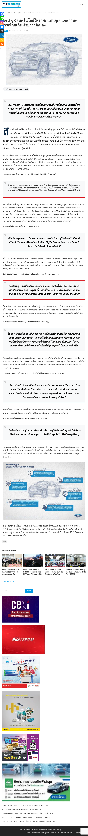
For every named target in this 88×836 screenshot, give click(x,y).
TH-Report (78, 833)
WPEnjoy (58, 830)
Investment (62, 833)
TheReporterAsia (32, 830)
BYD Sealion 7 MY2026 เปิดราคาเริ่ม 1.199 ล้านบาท (21, 809)
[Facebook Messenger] (2, 27)
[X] (2, 31)
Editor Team (13, 31)
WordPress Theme (45, 830)
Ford (4, 541)
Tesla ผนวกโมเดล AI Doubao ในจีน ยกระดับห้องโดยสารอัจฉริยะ (54, 571)
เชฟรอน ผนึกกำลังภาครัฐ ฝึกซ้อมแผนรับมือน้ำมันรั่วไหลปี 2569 (76, 571)
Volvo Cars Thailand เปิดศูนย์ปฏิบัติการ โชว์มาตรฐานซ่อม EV (10, 571)
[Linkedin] (2, 35)
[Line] (2, 18)
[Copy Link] (2, 40)
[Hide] (1, 48)
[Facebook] (2, 14)
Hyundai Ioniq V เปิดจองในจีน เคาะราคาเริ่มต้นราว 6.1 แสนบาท (26, 817)
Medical (70, 833)
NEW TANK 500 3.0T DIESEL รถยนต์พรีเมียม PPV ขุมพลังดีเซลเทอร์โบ (32, 571)
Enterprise (45, 833)
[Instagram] (2, 22)
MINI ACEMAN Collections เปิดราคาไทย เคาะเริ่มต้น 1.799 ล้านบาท (27, 813)
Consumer (36, 833)
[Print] (2, 44)
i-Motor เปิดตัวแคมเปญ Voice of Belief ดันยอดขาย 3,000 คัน (25, 805)
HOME (28, 833)
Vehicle (10, 13)
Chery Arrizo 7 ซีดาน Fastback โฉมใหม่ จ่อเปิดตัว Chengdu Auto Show (29, 821)
